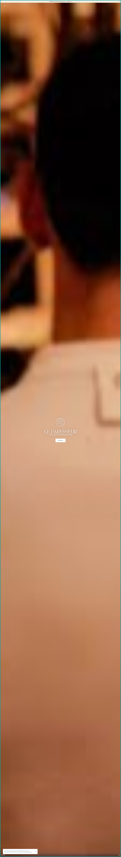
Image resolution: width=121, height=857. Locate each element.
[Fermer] (36, 851)
